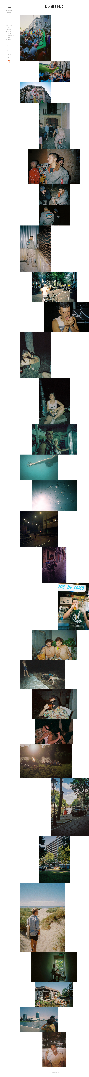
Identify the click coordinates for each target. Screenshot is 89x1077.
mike (9, 27)
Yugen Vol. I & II (9, 48)
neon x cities (9, 17)
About (9, 54)
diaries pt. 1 (9, 29)
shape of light (9, 39)
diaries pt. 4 (9, 10)
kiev (9, 37)
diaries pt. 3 (9, 21)
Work (9, 7)
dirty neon (9, 46)
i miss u (9, 12)
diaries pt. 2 (9, 25)
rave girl (9, 44)
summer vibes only (9, 14)
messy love (9, 41)
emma (9, 33)
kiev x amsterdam (9, 19)
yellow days (9, 31)
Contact (9, 57)
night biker (9, 50)
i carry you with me (9, 35)
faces (9, 23)
